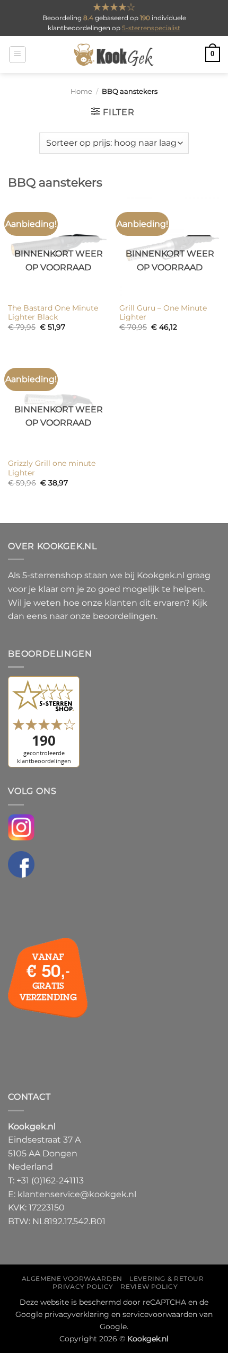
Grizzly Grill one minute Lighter (51, 468)
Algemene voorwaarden (72, 1279)
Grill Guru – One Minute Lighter (163, 313)
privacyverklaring (77, 1314)
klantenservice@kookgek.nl (76, 1194)
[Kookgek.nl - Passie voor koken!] (114, 54)
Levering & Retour (166, 1279)
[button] (17, 54)
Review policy (149, 1286)
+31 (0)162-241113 (50, 1180)
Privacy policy (82, 1286)
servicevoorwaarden (159, 1314)
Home (81, 91)
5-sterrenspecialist (151, 28)
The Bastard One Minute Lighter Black (53, 313)
